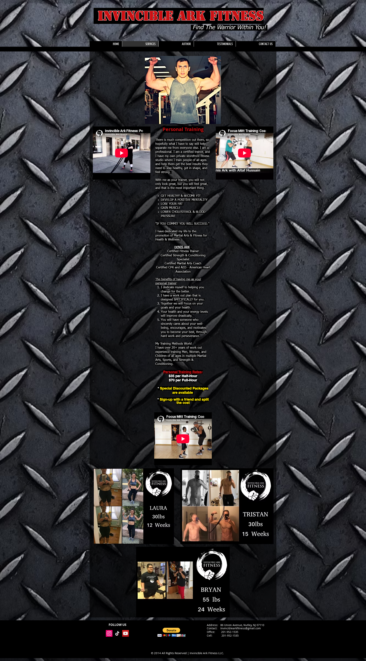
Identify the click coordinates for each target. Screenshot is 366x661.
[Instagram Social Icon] (109, 633)
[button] (171, 632)
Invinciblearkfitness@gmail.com (240, 628)
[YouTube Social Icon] (125, 633)
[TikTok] (117, 633)
